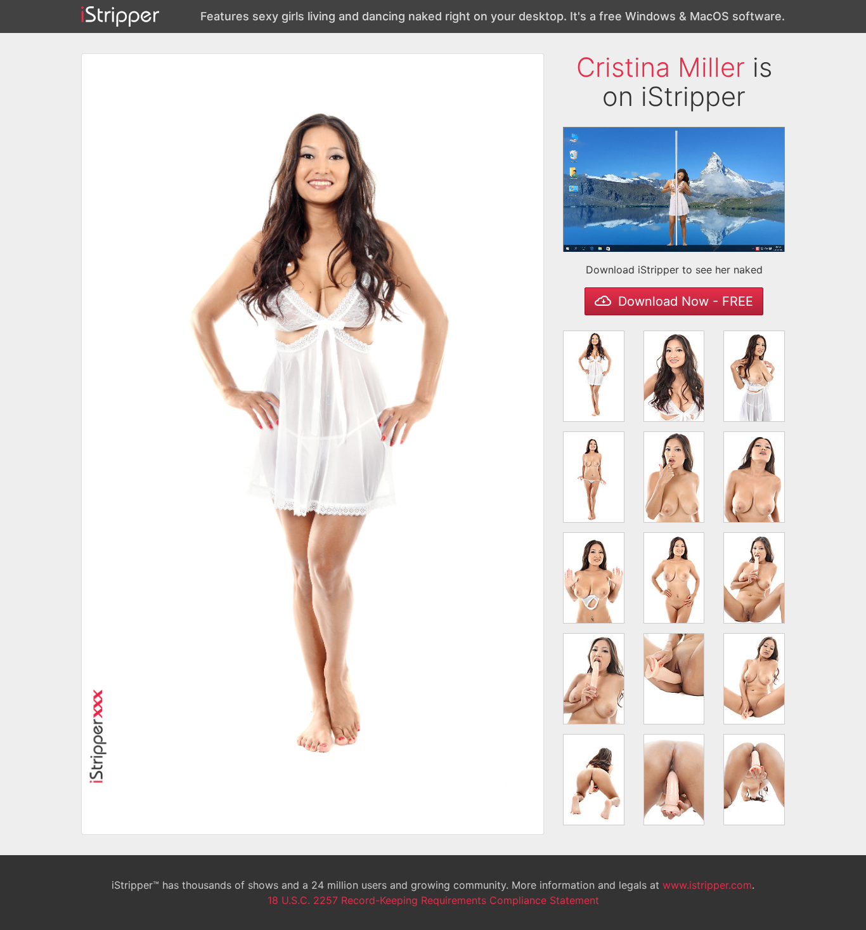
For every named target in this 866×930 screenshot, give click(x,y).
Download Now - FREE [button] (683, 301)
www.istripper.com (707, 885)
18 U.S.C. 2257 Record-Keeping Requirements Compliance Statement (433, 900)
